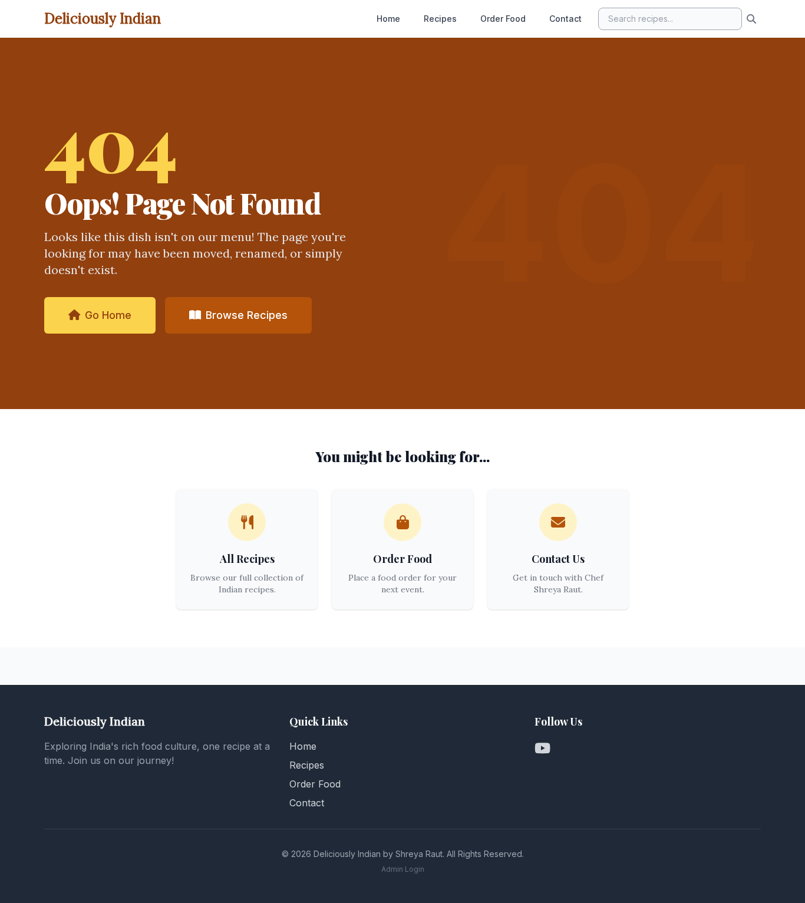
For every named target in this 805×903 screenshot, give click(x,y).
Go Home (108, 315)
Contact (565, 19)
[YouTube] (542, 748)
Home (388, 19)
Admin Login (402, 869)
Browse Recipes (247, 315)
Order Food (503, 19)
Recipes (440, 19)
